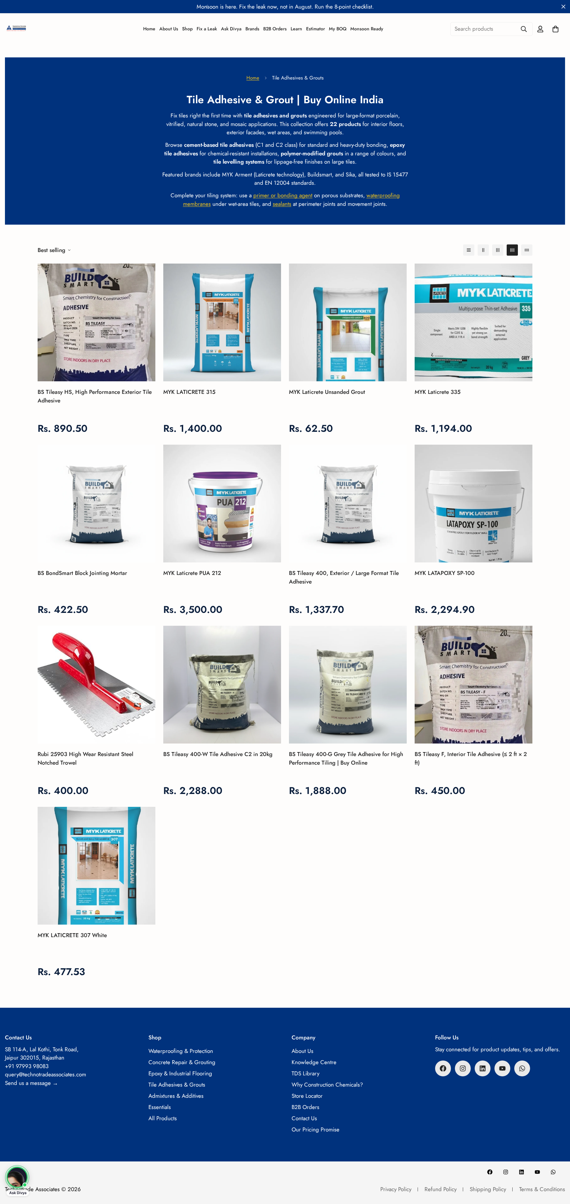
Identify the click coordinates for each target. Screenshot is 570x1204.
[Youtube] (502, 1068)
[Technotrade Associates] (38, 29)
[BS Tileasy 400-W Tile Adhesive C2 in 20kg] (222, 685)
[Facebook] (443, 1068)
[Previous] (206, 6)
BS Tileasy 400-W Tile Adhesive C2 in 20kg (217, 754)
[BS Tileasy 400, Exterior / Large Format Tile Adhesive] (348, 503)
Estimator (315, 28)
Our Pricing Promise (315, 1129)
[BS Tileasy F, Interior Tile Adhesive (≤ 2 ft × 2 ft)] (473, 685)
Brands (252, 28)
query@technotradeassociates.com (45, 1074)
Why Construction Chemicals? (327, 1085)
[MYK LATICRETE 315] (222, 322)
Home (149, 28)
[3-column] (497, 250)
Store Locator (307, 1096)
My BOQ (337, 28)
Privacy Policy (395, 1189)
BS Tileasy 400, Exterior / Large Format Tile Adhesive (344, 577)
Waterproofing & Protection (180, 1051)
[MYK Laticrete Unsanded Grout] (348, 322)
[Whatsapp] (522, 1068)
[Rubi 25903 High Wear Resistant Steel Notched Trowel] (96, 685)
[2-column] (483, 250)
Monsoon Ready (366, 28)
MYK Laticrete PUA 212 (192, 573)
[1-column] (468, 250)
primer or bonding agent (282, 195)
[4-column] (512, 250)
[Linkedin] (483, 1068)
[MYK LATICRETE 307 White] (96, 866)
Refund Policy (441, 1189)
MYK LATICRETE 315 (189, 392)
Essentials (159, 1107)
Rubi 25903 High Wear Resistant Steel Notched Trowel (85, 758)
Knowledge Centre (314, 1062)
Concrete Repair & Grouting (181, 1062)
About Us (168, 28)
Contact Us (304, 1118)
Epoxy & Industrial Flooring (180, 1073)
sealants (282, 204)
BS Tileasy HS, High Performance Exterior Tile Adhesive (95, 396)
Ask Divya (231, 28)
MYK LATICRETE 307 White (72, 935)
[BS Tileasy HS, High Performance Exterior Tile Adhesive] (96, 322)
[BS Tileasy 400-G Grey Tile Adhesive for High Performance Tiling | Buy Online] (348, 685)
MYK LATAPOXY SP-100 (445, 573)
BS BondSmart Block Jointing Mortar (82, 573)
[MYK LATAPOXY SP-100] (473, 503)
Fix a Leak (207, 28)
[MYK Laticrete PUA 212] (222, 503)
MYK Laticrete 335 (437, 392)
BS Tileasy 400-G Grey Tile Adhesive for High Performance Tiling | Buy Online (346, 758)
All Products (162, 1118)
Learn (296, 28)
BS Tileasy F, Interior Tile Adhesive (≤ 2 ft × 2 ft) (471, 758)
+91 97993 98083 (26, 1066)
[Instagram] (463, 1068)
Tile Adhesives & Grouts (176, 1085)
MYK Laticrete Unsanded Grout (327, 392)
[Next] (363, 6)
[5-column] (526, 250)
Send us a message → (31, 1083)
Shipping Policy (488, 1189)
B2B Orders (275, 28)
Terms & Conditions (542, 1189)
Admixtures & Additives (176, 1096)
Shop (187, 28)
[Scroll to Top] (557, 1168)
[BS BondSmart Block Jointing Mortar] (96, 503)
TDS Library (305, 1073)
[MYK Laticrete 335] (473, 322)
